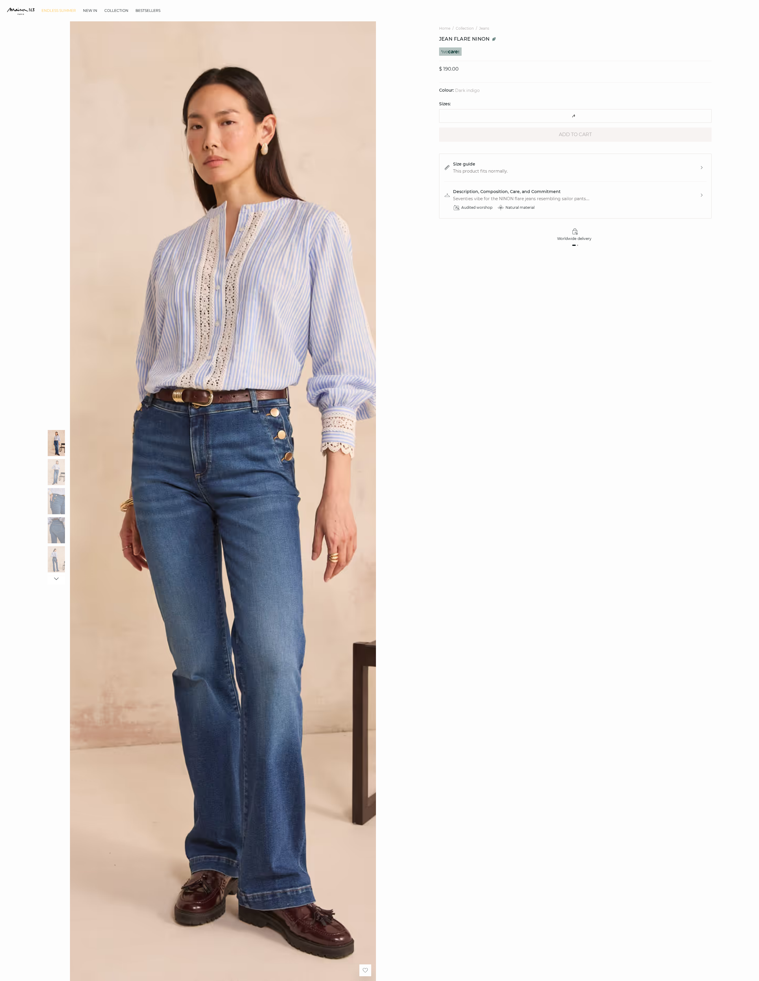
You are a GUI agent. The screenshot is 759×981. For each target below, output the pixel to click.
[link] (59, 10)
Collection (465, 28)
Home (444, 28)
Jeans (484, 28)
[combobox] (575, 116)
